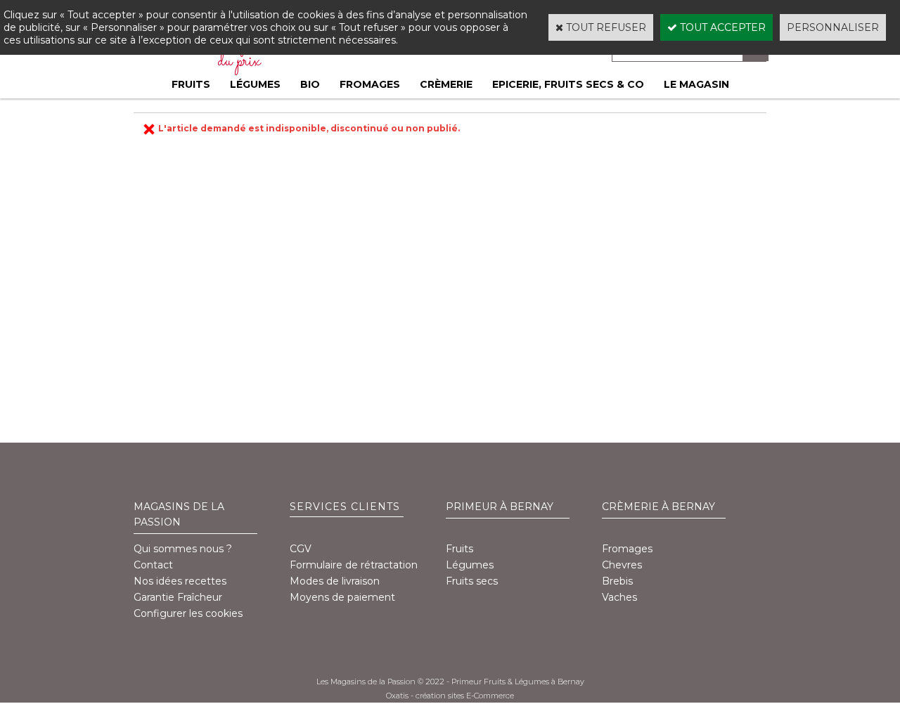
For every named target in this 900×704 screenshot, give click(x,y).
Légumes (255, 84)
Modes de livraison (335, 581)
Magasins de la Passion (179, 514)
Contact (153, 565)
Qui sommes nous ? (183, 548)
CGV (300, 548)
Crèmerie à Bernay (658, 506)
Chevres (622, 565)
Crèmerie (446, 84)
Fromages (370, 84)
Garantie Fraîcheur (178, 597)
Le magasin (696, 84)
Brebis (617, 581)
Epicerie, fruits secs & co (568, 84)
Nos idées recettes (180, 581)
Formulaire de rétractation (354, 565)
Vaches (619, 597)
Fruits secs (472, 581)
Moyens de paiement (342, 597)
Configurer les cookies (188, 613)
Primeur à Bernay (499, 506)
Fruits (191, 84)
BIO (310, 84)
